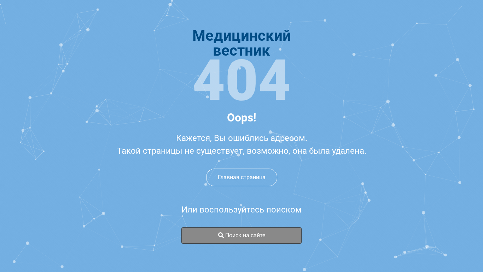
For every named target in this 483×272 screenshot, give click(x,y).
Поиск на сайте (244, 235)
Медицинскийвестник (241, 43)
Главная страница (242, 177)
